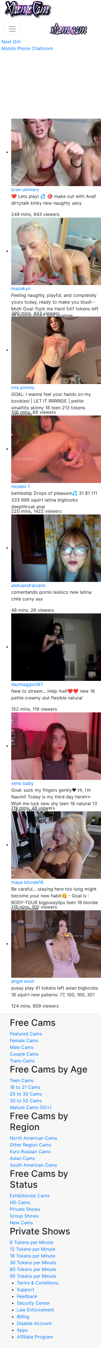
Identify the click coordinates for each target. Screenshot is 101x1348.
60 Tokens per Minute (33, 1269)
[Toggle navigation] (12, 29)
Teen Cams (21, 1080)
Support (25, 1289)
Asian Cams (22, 1158)
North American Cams (33, 1138)
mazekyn (20, 288)
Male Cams (21, 1047)
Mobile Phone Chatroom (27, 48)
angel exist (22, 981)
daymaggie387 (27, 684)
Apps (22, 1330)
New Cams (21, 1222)
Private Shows (25, 1209)
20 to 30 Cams (26, 1094)
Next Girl (10, 41)
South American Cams (33, 1165)
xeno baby (22, 783)
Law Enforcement (35, 1310)
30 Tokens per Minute (33, 1262)
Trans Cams (22, 1061)
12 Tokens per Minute (32, 1249)
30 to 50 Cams (26, 1100)
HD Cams (20, 1202)
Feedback (27, 1296)
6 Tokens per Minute (31, 1242)
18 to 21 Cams (25, 1087)
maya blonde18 (27, 882)
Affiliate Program (35, 1337)
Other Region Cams (30, 1145)
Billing (23, 1316)
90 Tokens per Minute (33, 1276)
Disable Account (34, 1323)
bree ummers (25, 189)
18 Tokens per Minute (32, 1256)
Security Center (33, 1303)
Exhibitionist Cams (29, 1195)
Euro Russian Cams (30, 1151)
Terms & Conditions (37, 1283)
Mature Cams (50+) (31, 1107)
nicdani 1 (20, 486)
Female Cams (24, 1040)
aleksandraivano (28, 585)
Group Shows (24, 1216)
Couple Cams (24, 1054)
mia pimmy (23, 387)
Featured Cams (26, 1034)
